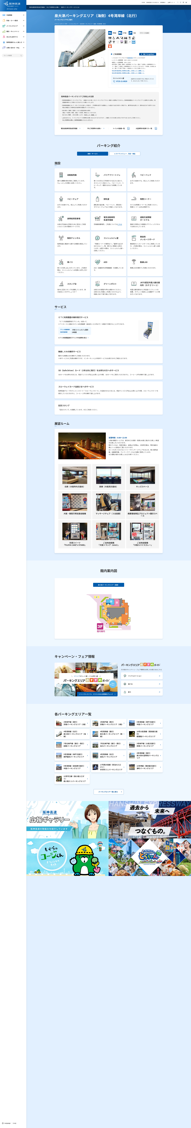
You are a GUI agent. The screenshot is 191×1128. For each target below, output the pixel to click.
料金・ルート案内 (12, 20)
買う (129, 692)
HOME (143, 2)
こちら (120, 224)
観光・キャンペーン (12, 31)
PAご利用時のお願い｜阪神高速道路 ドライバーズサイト (77, 120)
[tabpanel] (82, 446)
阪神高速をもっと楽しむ (14, 42)
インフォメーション (134, 676)
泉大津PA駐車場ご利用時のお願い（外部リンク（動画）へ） (128, 73)
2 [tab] (99, 457)
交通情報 (9, 15)
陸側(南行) (130, 58)
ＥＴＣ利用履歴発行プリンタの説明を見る (72, 338)
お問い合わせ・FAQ (12, 48)
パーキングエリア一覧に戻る (108, 792)
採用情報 (162, 2)
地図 (149, 54)
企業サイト (170, 2)
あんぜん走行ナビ (12, 37)
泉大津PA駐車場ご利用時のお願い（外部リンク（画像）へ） (128, 71)
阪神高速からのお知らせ (152, 2)
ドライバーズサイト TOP (61, 24)
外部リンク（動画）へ (90, 115)
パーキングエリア (12, 26)
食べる (130, 684)
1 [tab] (93, 457)
